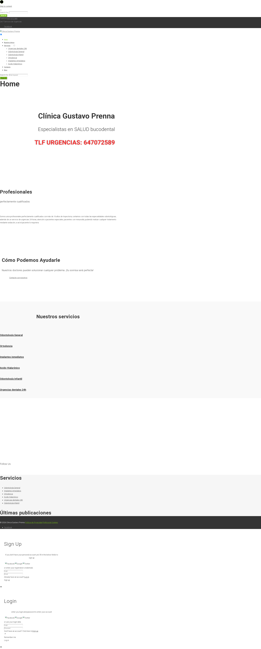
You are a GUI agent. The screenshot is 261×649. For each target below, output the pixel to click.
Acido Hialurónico (15, 64)
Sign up (35, 631)
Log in (26, 577)
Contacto (7, 67)
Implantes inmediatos (16, 61)
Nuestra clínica (9, 42)
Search (3, 16)
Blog (5, 70)
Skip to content (6, 6)
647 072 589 (12, 18)
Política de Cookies (50, 522)
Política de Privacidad (33, 522)
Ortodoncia (12, 58)
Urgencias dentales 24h (17, 48)
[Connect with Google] (19, 564)
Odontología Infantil (15, 55)
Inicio (6, 39)
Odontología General (16, 52)
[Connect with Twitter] (26, 564)
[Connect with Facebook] (10, 564)
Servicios (7, 45)
